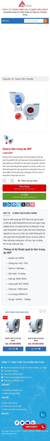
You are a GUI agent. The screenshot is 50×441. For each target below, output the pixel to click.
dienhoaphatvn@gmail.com (20, 377)
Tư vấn (24, 195)
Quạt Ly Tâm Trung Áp (24, 79)
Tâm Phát (13, 434)
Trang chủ (7, 79)
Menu (7, 21)
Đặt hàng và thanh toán (11, 390)
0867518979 (18, 374)
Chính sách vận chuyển (11, 406)
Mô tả (6, 213)
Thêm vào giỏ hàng (29, 181)
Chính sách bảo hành (24, 213)
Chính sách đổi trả (9, 403)
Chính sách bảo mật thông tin (14, 409)
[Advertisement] (25, 50)
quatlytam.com (17, 381)
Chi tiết (12, 349)
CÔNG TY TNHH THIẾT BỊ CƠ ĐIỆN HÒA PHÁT (32, 431)
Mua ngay (24, 187)
